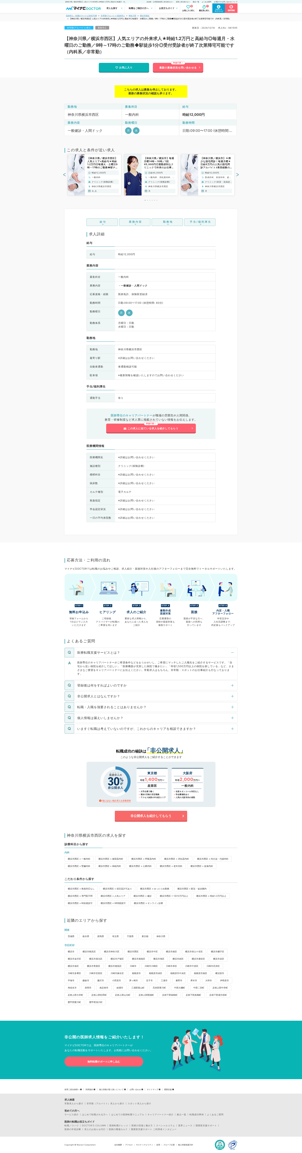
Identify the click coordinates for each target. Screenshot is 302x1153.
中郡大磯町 (179, 987)
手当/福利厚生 (200, 221)
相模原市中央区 (178, 973)
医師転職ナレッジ (118, 1125)
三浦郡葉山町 (138, 987)
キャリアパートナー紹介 (160, 1114)
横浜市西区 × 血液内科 (201, 866)
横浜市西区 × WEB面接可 (113, 903)
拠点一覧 (196, 2)
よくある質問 (206, 2)
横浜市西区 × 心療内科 (140, 866)
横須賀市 (219, 973)
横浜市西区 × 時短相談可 (80, 903)
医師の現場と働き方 (142, 1125)
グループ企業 (169, 1145)
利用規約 (89, 1089)
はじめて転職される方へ (95, 1114)
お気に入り (126, 67)
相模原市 (136, 973)
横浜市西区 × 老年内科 (171, 866)
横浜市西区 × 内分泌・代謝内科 (212, 858)
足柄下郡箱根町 (170, 995)
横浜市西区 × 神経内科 (109, 866)
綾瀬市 (120, 987)
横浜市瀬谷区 (198, 958)
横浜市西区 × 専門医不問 (80, 896)
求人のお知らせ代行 (95, 1129)
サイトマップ (152, 1089)
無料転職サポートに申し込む (103, 1061)
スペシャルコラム (165, 1125)
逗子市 (149, 980)
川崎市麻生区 (117, 973)
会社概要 (118, 1145)
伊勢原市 (224, 980)
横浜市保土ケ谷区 (194, 951)
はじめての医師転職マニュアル (127, 1114)
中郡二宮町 (198, 987)
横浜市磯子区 (217, 951)
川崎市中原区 (191, 966)
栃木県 (86, 936)
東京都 (145, 936)
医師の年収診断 (72, 1129)
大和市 (208, 980)
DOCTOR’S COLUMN (94, 1125)
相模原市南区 (200, 973)
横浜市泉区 (73, 966)
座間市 (88, 987)
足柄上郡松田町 (99, 995)
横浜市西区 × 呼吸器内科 (143, 858)
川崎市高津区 (213, 966)
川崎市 (133, 966)
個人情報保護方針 (185, 1145)
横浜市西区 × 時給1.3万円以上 (211, 896)
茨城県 (71, 936)
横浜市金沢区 (74, 958)
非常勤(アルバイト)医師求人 (113, 15)
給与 (103, 221)
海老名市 (72, 987)
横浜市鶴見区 (89, 951)
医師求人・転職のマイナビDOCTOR (81, 15)
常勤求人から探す (73, 1103)
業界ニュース (185, 1125)
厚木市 (193, 980)
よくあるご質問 (215, 1114)
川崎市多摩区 (74, 973)
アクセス (129, 1145)
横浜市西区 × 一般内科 (79, 858)
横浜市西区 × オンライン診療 (148, 903)
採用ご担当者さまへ (183, 2)
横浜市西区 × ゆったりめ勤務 (154, 888)
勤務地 (168, 221)
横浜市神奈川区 (111, 951)
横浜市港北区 (95, 958)
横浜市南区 (171, 951)
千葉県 (130, 936)
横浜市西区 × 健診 (143, 896)
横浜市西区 (144, 15)
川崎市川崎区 (151, 966)
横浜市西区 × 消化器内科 (176, 858)
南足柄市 (104, 987)
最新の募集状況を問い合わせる (178, 67)
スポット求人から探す (139, 1103)
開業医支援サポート (206, 1125)
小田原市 (116, 980)
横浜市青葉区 (93, 966)
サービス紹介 (71, 1114)
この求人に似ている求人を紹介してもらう (153, 428)
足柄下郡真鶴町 (193, 995)
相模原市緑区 (155, 973)
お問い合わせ (135, 1089)
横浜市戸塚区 (117, 958)
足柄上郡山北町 (122, 995)
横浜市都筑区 (115, 966)
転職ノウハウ (71, 1125)
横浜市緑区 (178, 958)
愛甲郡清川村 (95, 1002)
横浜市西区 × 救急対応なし (81, 888)
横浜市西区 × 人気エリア (113, 896)
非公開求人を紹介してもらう (151, 816)
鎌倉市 (86, 980)
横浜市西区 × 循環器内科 (110, 858)
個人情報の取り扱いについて (111, 1089)
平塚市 (71, 980)
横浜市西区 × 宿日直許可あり (117, 888)
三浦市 (164, 980)
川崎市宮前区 (95, 973)
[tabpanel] (94, 174)
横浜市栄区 (218, 958)
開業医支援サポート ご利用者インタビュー (154, 1129)
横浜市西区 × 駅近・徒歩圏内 (192, 888)
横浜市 (71, 951)
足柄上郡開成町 (146, 995)
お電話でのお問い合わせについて (226, 2)
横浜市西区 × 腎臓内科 (79, 866)
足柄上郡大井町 (75, 995)
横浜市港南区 (138, 958)
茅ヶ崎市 (133, 980)
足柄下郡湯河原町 (218, 995)
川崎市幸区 (171, 966)
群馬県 (100, 936)
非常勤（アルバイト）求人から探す (105, 1103)
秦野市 (179, 980)
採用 (158, 1145)
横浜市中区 (152, 951)
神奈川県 (132, 15)
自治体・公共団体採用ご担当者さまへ (160, 2)
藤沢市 (100, 980)
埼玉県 (115, 936)
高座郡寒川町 (159, 987)
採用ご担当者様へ (72, 1089)
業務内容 (135, 221)
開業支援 (168, 1089)
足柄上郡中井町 (220, 987)
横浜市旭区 (158, 958)
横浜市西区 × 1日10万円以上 (174, 896)
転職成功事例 (197, 1114)
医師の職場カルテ (118, 1129)
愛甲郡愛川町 (74, 1002)
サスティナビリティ (144, 1145)
